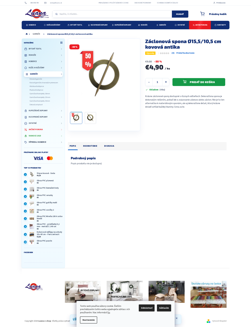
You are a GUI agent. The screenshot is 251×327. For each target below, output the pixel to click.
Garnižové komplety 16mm (40, 93)
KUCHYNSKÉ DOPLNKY (38, 117)
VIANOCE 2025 (35, 135)
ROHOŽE (32, 55)
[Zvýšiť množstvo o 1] (165, 82)
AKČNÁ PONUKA (36, 129)
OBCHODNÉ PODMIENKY (142, 3)
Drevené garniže (36, 79)
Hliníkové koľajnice (37, 86)
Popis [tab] (73, 146)
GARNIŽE (34, 74)
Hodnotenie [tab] (90, 146)
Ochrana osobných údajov (167, 3)
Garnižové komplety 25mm (40, 101)
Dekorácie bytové (36, 104)
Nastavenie (88, 320)
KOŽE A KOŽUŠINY (36, 67)
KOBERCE (33, 61)
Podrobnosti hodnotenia (183, 53)
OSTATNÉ (33, 123)
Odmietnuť (146, 308)
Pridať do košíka (202, 82)
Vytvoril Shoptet (219, 321)
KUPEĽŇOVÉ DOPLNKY (38, 110)
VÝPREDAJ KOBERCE (37, 142)
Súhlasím (164, 308)
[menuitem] (31, 25)
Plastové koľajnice (36, 90)
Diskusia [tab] (109, 146)
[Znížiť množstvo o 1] (148, 82)
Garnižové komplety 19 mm (40, 97)
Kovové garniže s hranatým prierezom (44, 82)
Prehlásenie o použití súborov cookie (114, 3)
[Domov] (26, 34)
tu (109, 312)
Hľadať (180, 14)
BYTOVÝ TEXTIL (35, 48)
